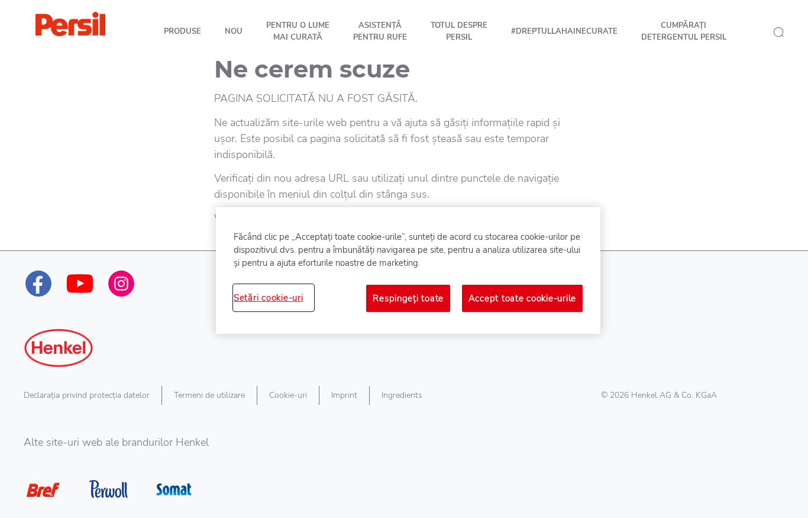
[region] (408, 270)
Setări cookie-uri (268, 298)
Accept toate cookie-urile (522, 298)
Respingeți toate (408, 298)
